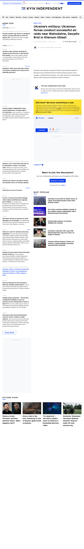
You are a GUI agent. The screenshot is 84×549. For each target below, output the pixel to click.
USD (76, 118)
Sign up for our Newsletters (13, 3)
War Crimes (66, 17)
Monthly (41, 118)
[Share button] (80, 41)
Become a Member (74, 3)
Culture (48, 17)
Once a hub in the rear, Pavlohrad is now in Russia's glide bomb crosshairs (32, 419)
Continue (41, 130)
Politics (12, 17)
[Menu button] (3, 17)
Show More (9, 333)
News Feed (37, 23)
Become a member (58, 180)
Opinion (36, 17)
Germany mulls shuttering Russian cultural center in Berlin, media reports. (14, 317)
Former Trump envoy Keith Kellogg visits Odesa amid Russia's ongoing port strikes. (14, 200)
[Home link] (42, 8)
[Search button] (80, 17)
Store (49, 3)
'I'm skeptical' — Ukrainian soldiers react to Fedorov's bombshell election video (51, 420)
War (7, 17)
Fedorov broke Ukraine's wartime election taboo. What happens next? (11, 419)
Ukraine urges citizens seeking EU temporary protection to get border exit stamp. (15, 53)
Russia (25, 17)
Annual (50, 118)
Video (42, 17)
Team (30, 3)
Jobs (35, 3)
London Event (56, 3)
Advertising (41, 3)
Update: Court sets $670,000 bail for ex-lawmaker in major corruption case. (15, 165)
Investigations (56, 17)
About (25, 3)
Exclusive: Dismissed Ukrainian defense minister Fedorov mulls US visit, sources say (71, 420)
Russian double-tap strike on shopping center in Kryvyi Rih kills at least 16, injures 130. (16, 35)
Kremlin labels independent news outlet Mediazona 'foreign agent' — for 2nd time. (15, 110)
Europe (30, 17)
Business (19, 17)
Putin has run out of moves (12, 190)
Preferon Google (71, 41)
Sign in (63, 185)
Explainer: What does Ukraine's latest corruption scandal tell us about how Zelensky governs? (15, 70)
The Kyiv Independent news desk (50, 47)
